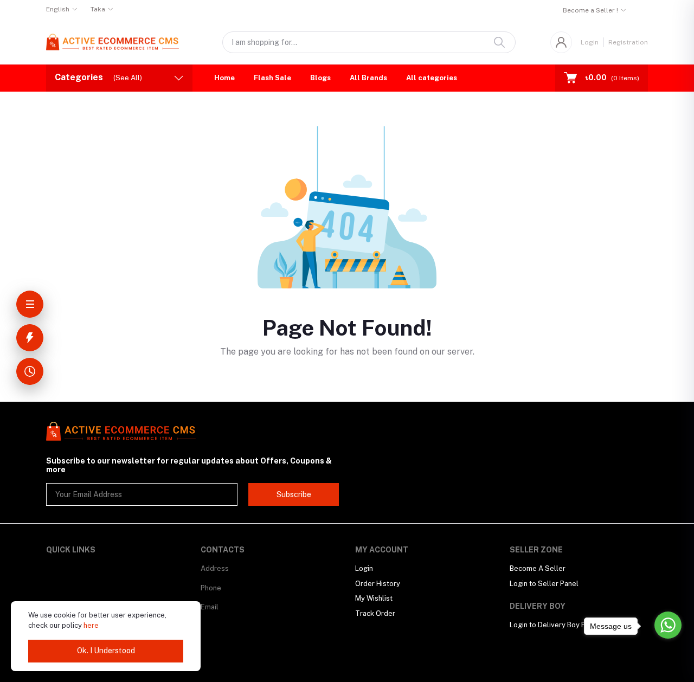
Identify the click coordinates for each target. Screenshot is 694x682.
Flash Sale (272, 78)
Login (590, 42)
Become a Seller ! (590, 10)
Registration (628, 42)
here (91, 625)
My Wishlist (374, 598)
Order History (377, 584)
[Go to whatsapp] (668, 625)
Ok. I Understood (106, 650)
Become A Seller (538, 568)
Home (224, 78)
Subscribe (294, 494)
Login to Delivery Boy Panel (555, 625)
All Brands (368, 78)
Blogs (320, 78)
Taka (98, 9)
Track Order (375, 613)
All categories (431, 78)
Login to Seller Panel (544, 584)
